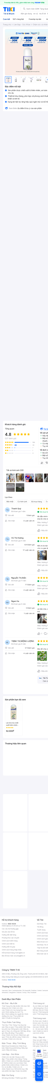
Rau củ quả (10, 1027)
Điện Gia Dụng (8, 1075)
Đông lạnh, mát (16, 1029)
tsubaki (33, 992)
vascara (5, 990)
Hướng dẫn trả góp (8, 947)
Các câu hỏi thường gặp (10, 929)
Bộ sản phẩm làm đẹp (15, 1070)
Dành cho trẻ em (12, 1035)
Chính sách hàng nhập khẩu (11, 950)
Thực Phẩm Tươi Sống (11, 1022)
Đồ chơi (23, 1006)
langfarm (12, 992)
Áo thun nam (37, 1021)
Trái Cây (5, 1025)
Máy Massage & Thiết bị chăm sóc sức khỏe (16, 1062)
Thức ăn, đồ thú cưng (13, 1037)
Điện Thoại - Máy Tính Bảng (14, 1043)
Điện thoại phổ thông (13, 1048)
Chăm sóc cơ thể (12, 1061)
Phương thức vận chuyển (10, 938)
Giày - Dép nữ (39, 1037)
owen (40, 990)
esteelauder (17, 990)
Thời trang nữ (38, 1003)
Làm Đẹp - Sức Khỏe (10, 1054)
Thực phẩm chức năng (14, 1059)
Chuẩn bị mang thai (13, 1018)
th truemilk (26, 990)
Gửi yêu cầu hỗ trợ (8, 932)
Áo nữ (35, 1006)
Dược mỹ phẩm (21, 1071)
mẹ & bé (42, 13)
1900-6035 (12, 924)
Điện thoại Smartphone (10, 1046)
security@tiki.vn (19, 956)
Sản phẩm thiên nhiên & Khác (14, 1064)
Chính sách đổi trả (8, 944)
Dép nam (44, 1055)
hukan (19, 992)
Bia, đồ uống (9, 1033)
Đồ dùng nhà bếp (8, 1078)
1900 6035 (12, 980)
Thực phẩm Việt (20, 1027)
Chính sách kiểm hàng (9, 941)
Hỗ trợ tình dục (20, 1069)
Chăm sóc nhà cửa (15, 1039)
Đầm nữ (41, 1006)
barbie (34, 990)
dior (10, 990)
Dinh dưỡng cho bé (13, 1012)
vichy (24, 992)
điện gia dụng (26, 13)
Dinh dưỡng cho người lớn (15, 1014)
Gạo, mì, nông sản (13, 1031)
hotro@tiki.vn (20, 953)
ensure (45, 990)
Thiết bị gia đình (21, 1078)
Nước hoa (10, 1069)
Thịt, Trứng (13, 1025)
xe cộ (35, 13)
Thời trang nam (39, 1018)
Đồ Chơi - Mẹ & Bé (9, 1003)
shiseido (5, 992)
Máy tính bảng (12, 1050)
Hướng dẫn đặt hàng (9, 935)
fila (29, 992)
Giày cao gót (37, 1040)
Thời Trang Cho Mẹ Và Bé (11, 1006)
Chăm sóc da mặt (8, 1057)
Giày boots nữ (41, 1044)
